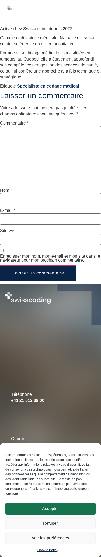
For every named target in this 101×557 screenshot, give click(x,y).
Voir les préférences (50, 538)
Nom (6, 190)
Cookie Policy (47, 550)
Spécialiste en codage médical (48, 86)
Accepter (50, 508)
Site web (8, 231)
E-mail (7, 210)
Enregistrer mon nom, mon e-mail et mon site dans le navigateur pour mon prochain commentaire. (50, 258)
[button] (70, 11)
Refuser (50, 523)
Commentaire (14, 123)
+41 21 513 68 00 (27, 400)
